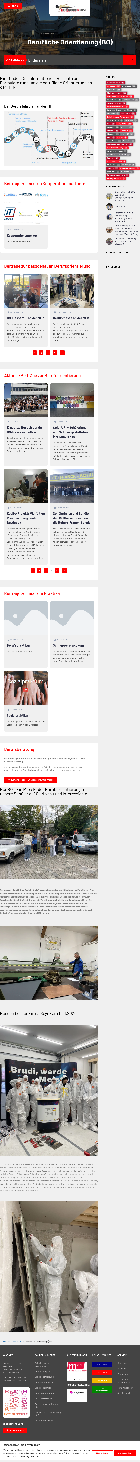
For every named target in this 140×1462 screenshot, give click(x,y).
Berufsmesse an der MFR (71, 318)
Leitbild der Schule (44, 1420)
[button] (74, 1379)
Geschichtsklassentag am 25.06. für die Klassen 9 (125, 241)
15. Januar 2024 (16, 639)
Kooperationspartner (22, 235)
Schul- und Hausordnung (123, 1380)
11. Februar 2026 (16, 507)
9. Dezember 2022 (17, 709)
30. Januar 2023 (17, 230)
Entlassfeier (120, 206)
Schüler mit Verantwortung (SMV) (48, 1413)
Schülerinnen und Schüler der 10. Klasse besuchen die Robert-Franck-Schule (72, 518)
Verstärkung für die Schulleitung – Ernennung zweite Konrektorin (75, 60)
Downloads (122, 1363)
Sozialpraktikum (18, 715)
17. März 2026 (61, 422)
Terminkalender (125, 1387)
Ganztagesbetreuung (45, 1382)
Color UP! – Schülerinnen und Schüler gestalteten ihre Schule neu (70, 432)
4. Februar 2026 (62, 507)
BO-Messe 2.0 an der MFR (25, 318)
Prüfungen (122, 1374)
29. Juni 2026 (16, 422)
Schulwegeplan (124, 1393)
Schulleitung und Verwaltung (43, 1364)
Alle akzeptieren (125, 1453)
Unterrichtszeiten (43, 1398)
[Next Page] (62, 352)
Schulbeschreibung (44, 1376)
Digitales (121, 1368)
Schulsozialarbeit (43, 1387)
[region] (70, 1450)
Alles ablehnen (102, 1453)
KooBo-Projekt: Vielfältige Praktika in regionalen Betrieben (26, 518)
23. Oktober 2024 (63, 312)
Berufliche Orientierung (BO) (46, 1405)
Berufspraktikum (19, 645)
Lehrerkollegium (43, 1371)
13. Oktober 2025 (17, 312)
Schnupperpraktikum (68, 645)
